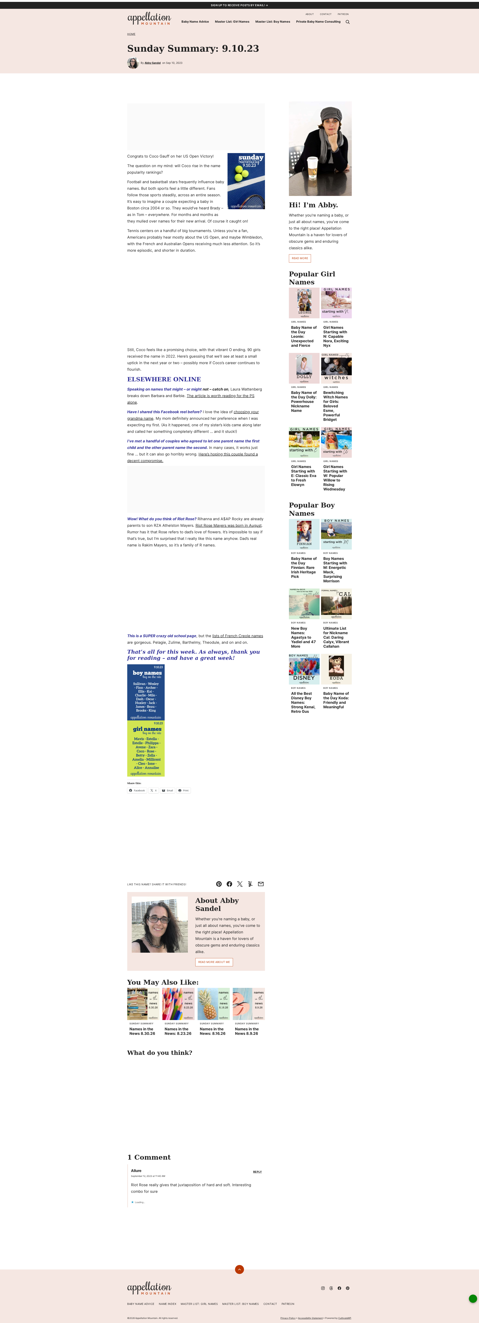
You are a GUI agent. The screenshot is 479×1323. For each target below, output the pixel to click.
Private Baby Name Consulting (318, 21)
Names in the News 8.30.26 (142, 1031)
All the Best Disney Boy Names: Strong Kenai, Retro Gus (303, 702)
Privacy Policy (288, 1318)
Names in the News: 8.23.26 (178, 1031)
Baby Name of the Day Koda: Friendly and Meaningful (336, 700)
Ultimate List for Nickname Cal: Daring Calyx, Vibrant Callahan (336, 637)
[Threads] (331, 1288)
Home (131, 34)
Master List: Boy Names (272, 21)
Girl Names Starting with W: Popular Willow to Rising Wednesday (335, 477)
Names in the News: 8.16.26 (212, 1031)
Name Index (167, 1303)
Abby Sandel (153, 62)
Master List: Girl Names (232, 21)
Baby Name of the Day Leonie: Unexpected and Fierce (304, 336)
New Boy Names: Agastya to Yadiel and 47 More (303, 637)
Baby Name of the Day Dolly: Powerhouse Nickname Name (304, 401)
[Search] (348, 22)
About (310, 14)
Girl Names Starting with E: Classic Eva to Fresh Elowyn (303, 475)
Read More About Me (214, 962)
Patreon (343, 14)
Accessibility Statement (310, 1318)
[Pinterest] (348, 1288)
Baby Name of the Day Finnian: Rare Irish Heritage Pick (304, 567)
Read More (300, 258)
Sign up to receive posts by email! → (239, 5)
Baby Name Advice (195, 21)
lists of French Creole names (237, 636)
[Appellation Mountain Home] (149, 18)
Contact (326, 14)
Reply (257, 1171)
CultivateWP (344, 1318)
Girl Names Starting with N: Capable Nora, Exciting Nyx (336, 336)
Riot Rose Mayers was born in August (229, 525)
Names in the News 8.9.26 (247, 1031)
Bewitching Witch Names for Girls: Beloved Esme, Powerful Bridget (335, 406)
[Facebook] (339, 1288)
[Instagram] (323, 1288)
